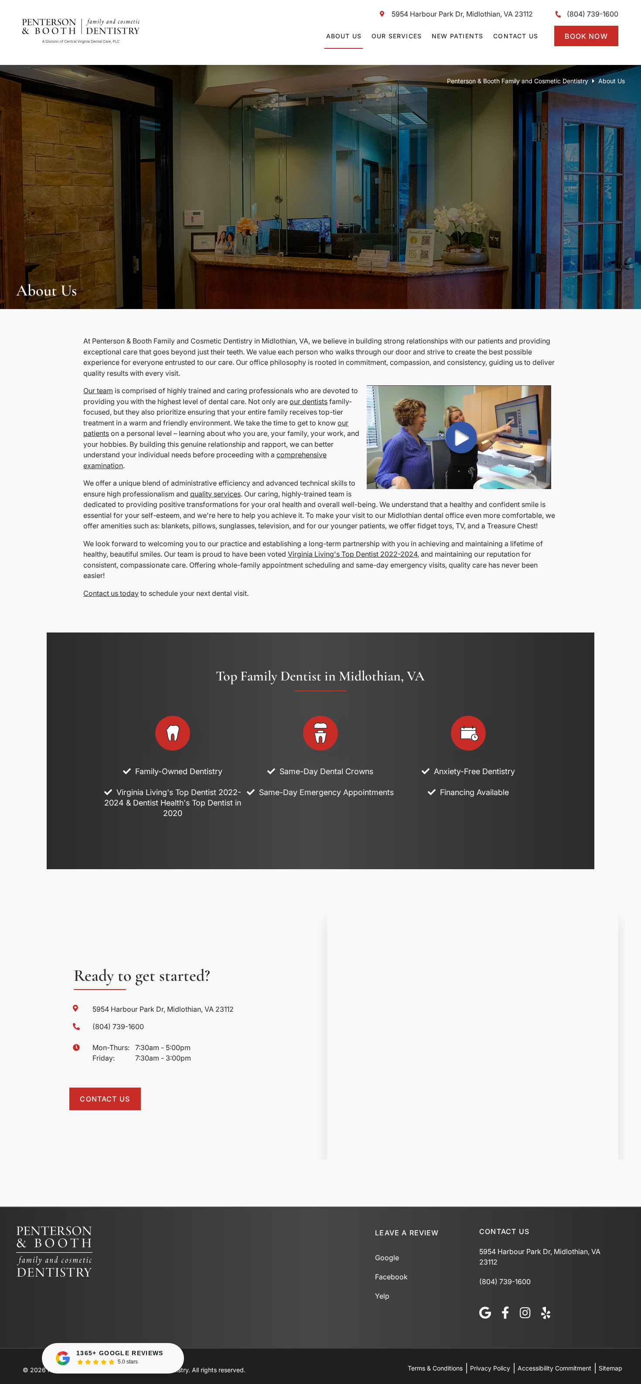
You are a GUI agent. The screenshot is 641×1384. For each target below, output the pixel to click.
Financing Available (474, 792)
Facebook (391, 1276)
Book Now (586, 36)
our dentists (308, 401)
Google (387, 1257)
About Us (343, 36)
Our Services (397, 36)
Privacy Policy (490, 1368)
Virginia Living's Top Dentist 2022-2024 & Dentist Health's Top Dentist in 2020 (172, 803)
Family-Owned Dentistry (178, 771)
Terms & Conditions (435, 1368)
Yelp (382, 1296)
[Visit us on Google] (485, 1312)
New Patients (457, 36)
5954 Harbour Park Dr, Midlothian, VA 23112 (462, 14)
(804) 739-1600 (592, 14)
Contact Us (515, 36)
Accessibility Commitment (554, 1368)
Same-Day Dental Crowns (326, 771)
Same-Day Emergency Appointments (326, 792)
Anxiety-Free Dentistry (474, 771)
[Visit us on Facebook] (505, 1312)
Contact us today (111, 593)
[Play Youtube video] (459, 437)
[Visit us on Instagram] (525, 1312)
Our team (98, 390)
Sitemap (610, 1368)
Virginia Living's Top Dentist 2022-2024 (352, 554)
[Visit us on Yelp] (545, 1312)
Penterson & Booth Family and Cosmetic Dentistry (517, 81)
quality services (215, 494)
